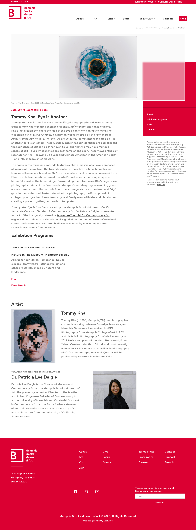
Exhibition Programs (157, 119)
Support (170, 457)
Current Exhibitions (170, 1)
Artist (150, 124)
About (150, 114)
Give (105, 451)
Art (81, 457)
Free (13, 278)
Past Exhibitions (151, 27)
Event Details (18, 285)
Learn (106, 457)
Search (169, 462)
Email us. (161, 184)
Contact (170, 451)
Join (81, 467)
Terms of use (147, 451)
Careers (144, 462)
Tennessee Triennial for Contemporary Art (83, 215)
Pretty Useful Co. (105, 520)
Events (107, 462)
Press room (146, 457)
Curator (151, 129)
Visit (82, 462)
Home (138, 28)
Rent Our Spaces (144, 1)
